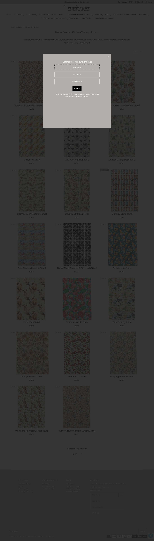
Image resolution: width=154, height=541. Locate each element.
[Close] (108, 56)
